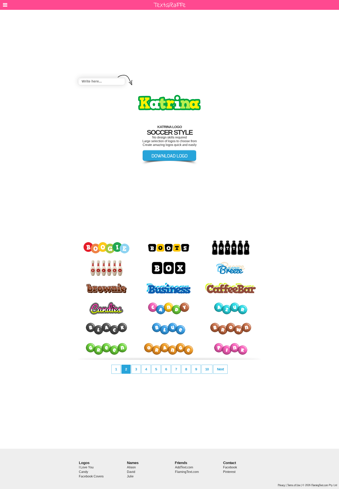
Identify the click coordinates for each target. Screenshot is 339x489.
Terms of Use (293, 485)
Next (220, 369)
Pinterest (229, 471)
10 (207, 369)
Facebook (230, 467)
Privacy (281, 485)
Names (133, 463)
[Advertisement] (169, 44)
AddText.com (184, 467)
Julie (130, 476)
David (131, 471)
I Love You (86, 467)
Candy (83, 471)
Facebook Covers (91, 476)
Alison (131, 467)
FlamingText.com (187, 471)
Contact (229, 463)
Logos (84, 463)
